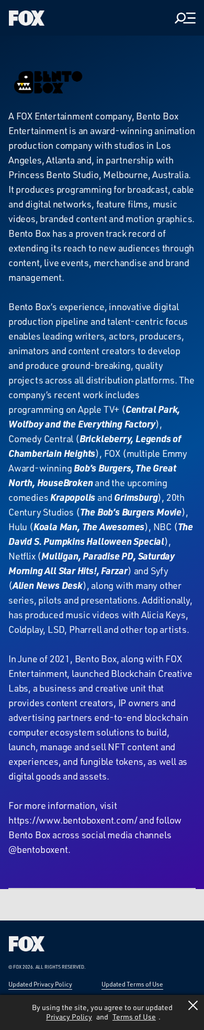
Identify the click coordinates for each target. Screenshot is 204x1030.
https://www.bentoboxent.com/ (72, 820)
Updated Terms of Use (132, 984)
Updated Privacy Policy (40, 984)
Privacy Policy (69, 1017)
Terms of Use (134, 1017)
